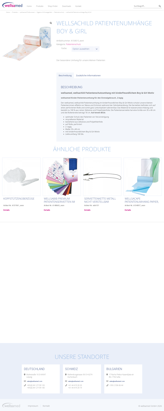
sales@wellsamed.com (34, 381)
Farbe (64, 48)
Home (29, 6)
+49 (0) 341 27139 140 (36, 387)
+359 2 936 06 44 (116, 385)
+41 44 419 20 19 (75, 387)
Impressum (33, 406)
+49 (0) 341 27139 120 (36, 385)
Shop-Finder (53, 6)
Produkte (39, 6)
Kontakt (78, 6)
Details (6, 210)
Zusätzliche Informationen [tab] (88, 75)
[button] (51, 23)
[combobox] (85, 49)
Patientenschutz (59, 12)
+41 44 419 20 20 (75, 385)
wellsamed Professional (27, 12)
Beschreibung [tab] (65, 75)
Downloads (66, 6)
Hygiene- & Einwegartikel (44, 12)
